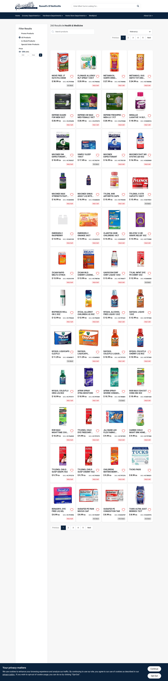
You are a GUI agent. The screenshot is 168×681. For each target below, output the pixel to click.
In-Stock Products (28, 41)
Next (149, 38)
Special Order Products (30, 44)
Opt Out (154, 676)
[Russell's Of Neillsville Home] (26, 6)
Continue (154, 669)
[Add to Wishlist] (72, 76)
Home (17, 16)
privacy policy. (9, 674)
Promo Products (27, 33)
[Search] (138, 6)
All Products (26, 37)
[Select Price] (40, 55)
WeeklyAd (93, 16)
